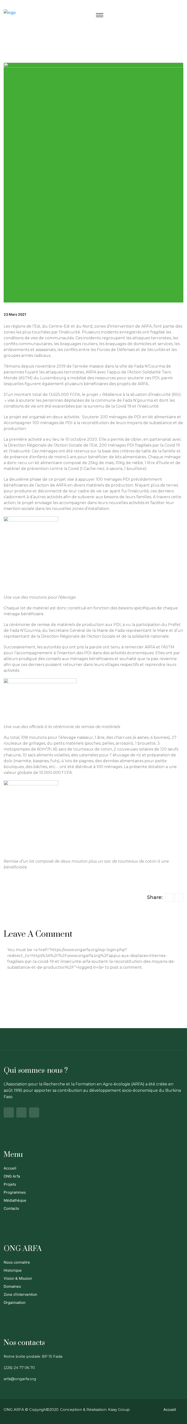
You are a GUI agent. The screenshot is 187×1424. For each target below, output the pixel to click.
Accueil (10, 1168)
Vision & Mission (18, 1278)
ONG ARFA (14, 1409)
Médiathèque (15, 1200)
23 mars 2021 (15, 314)
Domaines (12, 1286)
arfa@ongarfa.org (20, 1378)
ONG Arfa (12, 1176)
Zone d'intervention (20, 1294)
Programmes (15, 1192)
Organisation (15, 1302)
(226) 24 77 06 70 (19, 1367)
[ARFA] (10, 12)
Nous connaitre (17, 1262)
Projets (10, 1184)
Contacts (11, 1208)
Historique (13, 1270)
